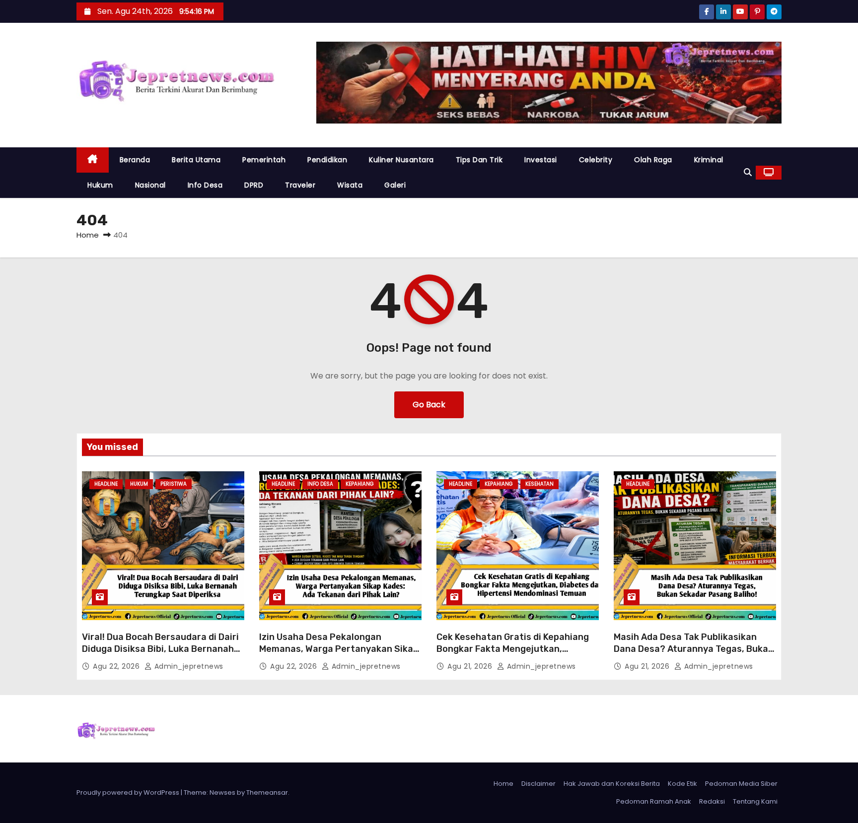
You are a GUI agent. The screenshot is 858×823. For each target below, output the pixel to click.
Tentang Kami (755, 801)
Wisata (349, 185)
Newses (222, 792)
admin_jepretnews (187, 666)
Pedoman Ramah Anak (653, 801)
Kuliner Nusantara (401, 160)
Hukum (100, 185)
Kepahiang (360, 484)
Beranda (135, 160)
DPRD (253, 185)
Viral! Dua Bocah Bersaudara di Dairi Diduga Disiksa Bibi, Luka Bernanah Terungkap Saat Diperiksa (160, 649)
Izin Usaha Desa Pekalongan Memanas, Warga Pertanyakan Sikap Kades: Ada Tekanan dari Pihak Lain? (339, 649)
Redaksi (712, 801)
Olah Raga (653, 160)
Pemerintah (264, 160)
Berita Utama (196, 160)
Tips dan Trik (479, 160)
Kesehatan (539, 484)
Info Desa (205, 185)
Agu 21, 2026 (471, 666)
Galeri (395, 185)
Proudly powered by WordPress (128, 792)
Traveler (300, 185)
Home (87, 235)
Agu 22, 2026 (117, 666)
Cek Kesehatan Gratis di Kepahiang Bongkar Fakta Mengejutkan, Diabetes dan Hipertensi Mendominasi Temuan (512, 655)
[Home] (92, 160)
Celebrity (596, 160)
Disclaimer (538, 783)
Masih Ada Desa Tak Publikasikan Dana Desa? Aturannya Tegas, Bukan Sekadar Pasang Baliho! (694, 649)
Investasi (540, 160)
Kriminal (708, 160)
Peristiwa (173, 484)
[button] (748, 172)
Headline (106, 484)
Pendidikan (327, 160)
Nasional (150, 185)
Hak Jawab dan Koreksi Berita (612, 783)
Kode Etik (682, 783)
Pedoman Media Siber (741, 783)
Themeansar (267, 792)
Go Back (429, 404)
